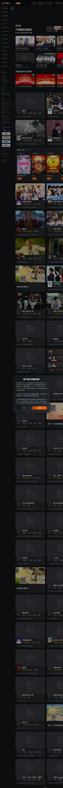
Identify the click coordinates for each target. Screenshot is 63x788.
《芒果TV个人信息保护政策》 (36, 386)
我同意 (39, 408)
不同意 (23, 408)
